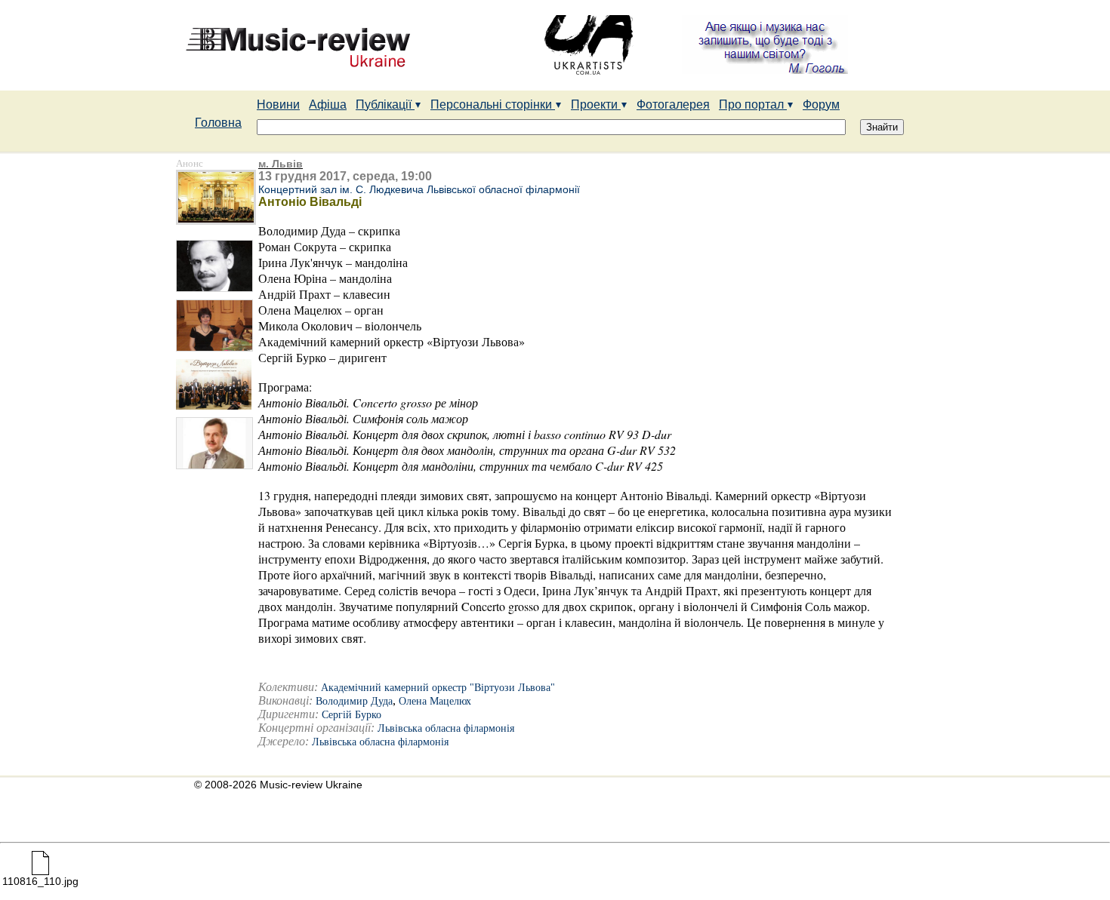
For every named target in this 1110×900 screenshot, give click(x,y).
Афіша (328, 104)
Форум (821, 104)
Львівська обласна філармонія (446, 728)
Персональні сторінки (492, 104)
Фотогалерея (673, 104)
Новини (278, 104)
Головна (218, 122)
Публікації (385, 104)
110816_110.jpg (40, 881)
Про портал (753, 104)
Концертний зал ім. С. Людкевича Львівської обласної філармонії (419, 189)
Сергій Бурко (351, 714)
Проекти (596, 104)
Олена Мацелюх (435, 701)
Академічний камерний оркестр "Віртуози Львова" (438, 687)
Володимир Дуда (354, 701)
